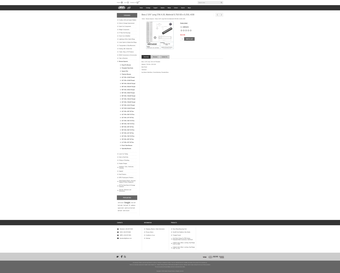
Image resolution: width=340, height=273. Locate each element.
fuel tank (125, 205)
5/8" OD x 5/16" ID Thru (128, 130)
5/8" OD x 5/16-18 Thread (128, 83)
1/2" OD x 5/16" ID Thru (128, 114)
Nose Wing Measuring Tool (180, 229)
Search (221, 2)
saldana (133, 205)
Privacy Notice (149, 232)
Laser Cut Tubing (123, 154)
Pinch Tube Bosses (127, 145)
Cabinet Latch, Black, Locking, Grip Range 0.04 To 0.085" (184, 243)
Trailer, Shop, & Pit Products (126, 52)
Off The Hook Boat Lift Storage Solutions (127, 186)
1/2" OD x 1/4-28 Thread (128, 80)
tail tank (120, 210)
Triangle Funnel (177, 235)
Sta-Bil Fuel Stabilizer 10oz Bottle (181, 232)
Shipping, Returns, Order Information (155, 229)
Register (119, 2)
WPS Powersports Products (126, 177)
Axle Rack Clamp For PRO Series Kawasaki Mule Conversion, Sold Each (183, 239)
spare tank (121, 208)
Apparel (121, 171)
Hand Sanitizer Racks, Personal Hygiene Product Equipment (127, 181)
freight (127, 202)
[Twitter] (117, 256)
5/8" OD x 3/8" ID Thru (128, 127)
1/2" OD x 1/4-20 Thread (128, 77)
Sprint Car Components (125, 26)
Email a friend (183, 23)
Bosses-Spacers (123, 61)
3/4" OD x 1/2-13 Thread (128, 105)
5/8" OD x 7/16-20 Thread (128, 96)
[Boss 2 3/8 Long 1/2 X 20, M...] (221, 15)
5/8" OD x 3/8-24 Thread (128, 92)
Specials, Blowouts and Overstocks (125, 190)
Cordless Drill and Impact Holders (127, 20)
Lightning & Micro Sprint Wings (127, 39)
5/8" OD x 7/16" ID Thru (128, 123)
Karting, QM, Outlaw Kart (125, 48)
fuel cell (133, 202)
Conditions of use (150, 235)
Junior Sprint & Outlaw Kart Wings (128, 42)
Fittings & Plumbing (124, 160)
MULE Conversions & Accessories (128, 55)
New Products (122, 174)
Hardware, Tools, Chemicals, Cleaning (126, 167)
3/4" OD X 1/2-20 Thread (128, 108)
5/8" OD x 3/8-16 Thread (128, 89)
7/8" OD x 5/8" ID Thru (128, 139)
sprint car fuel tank (130, 208)
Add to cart (189, 39)
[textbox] (209, 2)
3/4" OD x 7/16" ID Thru (128, 136)
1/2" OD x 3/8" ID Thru (128, 111)
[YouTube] (124, 256)
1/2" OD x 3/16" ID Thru (128, 120)
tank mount (126, 210)
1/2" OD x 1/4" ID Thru (128, 117)
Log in (125, 2)
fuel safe (120, 205)
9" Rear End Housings (124, 32)
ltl (129, 205)
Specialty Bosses (126, 148)
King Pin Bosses (126, 65)
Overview (146, 57)
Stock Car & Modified (124, 36)
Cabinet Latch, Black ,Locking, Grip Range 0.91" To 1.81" (184, 247)
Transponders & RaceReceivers (127, 45)
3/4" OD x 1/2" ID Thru (128, 133)
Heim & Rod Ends (123, 157)
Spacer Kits (125, 71)
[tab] (146, 57)
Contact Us (164, 57)
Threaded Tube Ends (127, 68)
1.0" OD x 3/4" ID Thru (128, 142)
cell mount (121, 202)
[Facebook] (121, 256)
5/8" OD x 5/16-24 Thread (128, 86)
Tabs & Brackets (123, 58)
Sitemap (148, 238)
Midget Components (124, 29)
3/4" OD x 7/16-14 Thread (128, 99)
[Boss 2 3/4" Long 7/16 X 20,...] (217, 15)
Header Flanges (123, 163)
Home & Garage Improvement (126, 23)
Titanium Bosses (126, 74)
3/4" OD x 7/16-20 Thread (128, 102)
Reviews (155, 57)
